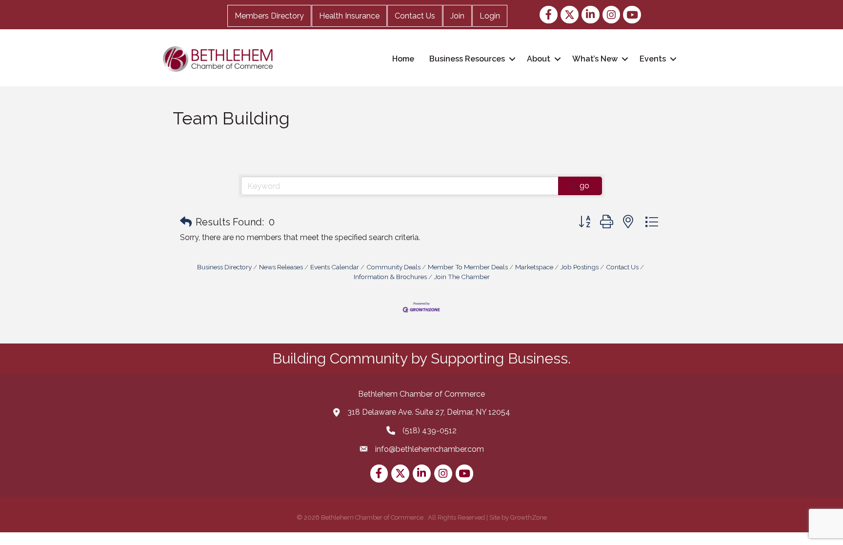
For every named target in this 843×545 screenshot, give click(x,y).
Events (653, 58)
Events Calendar (334, 267)
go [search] (584, 185)
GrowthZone (528, 517)
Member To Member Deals (468, 267)
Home (403, 58)
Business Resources (467, 58)
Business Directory (224, 267)
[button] (186, 222)
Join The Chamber (462, 277)
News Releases (281, 267)
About (538, 58)
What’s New (595, 58)
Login (490, 15)
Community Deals (393, 267)
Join (457, 15)
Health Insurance (349, 15)
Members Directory (269, 15)
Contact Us (415, 15)
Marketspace (534, 267)
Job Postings (580, 267)
